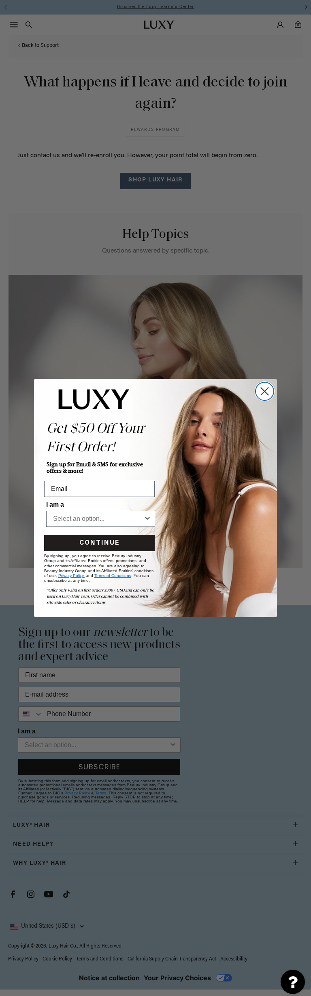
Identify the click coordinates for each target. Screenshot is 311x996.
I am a (55, 504)
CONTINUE (99, 543)
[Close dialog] (265, 391)
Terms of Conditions (112, 575)
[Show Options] (147, 518)
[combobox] (98, 518)
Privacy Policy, (71, 575)
